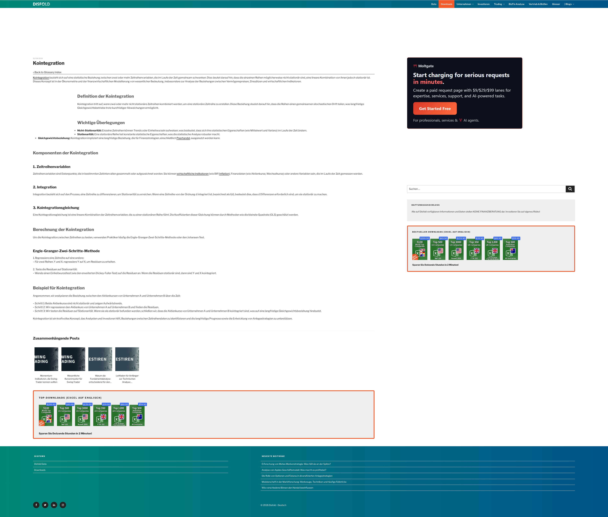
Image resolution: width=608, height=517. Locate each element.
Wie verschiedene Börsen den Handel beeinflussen (287, 487)
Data (433, 4)
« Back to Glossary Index (47, 72)
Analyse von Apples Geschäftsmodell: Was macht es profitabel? (294, 470)
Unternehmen (464, 4)
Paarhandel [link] (183, 138)
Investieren (484, 4)
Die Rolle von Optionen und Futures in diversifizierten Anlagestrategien (297, 475)
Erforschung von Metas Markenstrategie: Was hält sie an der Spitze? (296, 464)
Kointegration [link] (41, 77)
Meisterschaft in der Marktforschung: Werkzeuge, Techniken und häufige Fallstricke (304, 481)
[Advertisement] (304, 30)
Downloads (446, 4)
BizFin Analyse (516, 4)
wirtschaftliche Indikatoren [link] (193, 173)
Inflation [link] (224, 173)
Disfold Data (40, 464)
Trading (498, 4)
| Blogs (568, 4)
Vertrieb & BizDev (538, 4)
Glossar (556, 4)
